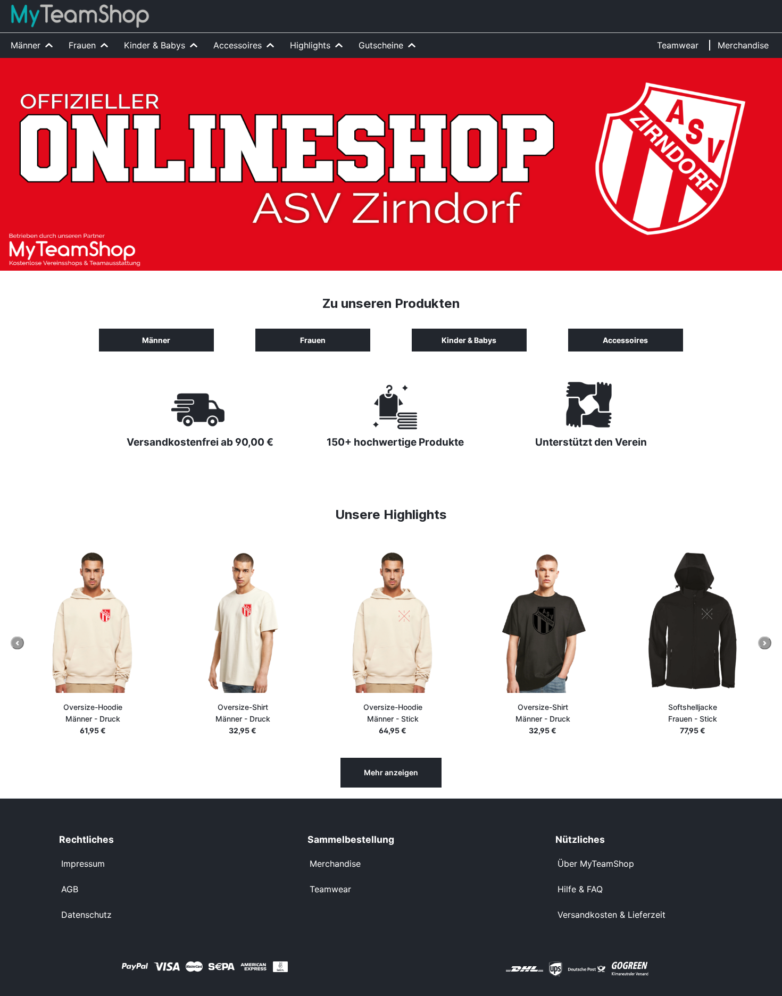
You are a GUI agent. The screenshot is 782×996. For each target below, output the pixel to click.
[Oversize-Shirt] (232, 621)
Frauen (313, 340)
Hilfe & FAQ (580, 889)
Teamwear (330, 889)
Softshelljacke (682, 712)
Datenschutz (86, 914)
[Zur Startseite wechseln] (80, 16)
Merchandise (335, 863)
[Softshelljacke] (682, 621)
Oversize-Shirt (232, 712)
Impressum (83, 863)
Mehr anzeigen (391, 772)
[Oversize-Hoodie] (82, 621)
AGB (69, 889)
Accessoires (625, 340)
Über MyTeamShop (596, 863)
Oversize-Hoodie (82, 712)
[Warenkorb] (767, 9)
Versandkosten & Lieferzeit (611, 914)
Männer (156, 340)
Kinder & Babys (469, 340)
